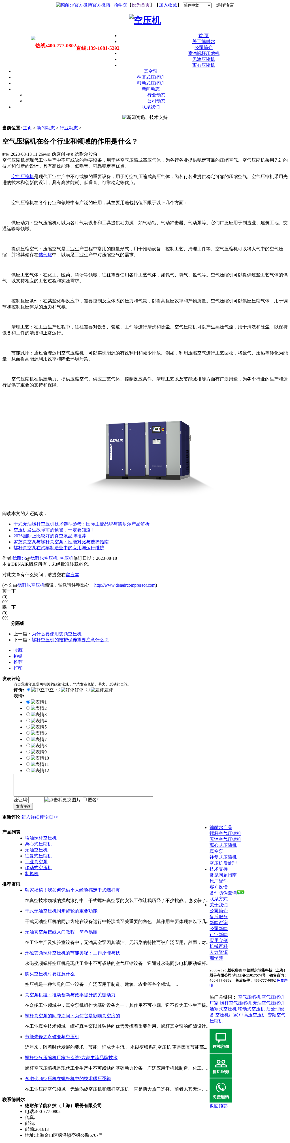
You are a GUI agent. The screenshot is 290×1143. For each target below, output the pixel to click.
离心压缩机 (203, 65)
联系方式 (219, 898)
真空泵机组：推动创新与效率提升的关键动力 (70, 994)
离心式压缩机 (38, 843)
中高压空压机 (252, 1014)
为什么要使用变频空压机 (57, 633)
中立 (49, 689)
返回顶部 (219, 1106)
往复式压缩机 (150, 77)
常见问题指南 (223, 875)
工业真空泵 (36, 861)
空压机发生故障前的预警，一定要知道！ (54, 529)
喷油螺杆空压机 (41, 838)
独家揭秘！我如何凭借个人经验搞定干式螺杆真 (72, 890)
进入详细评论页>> (40, 817)
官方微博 (101, 5)
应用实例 (219, 940)
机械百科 (219, 946)
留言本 (72, 574)
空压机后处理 (223, 863)
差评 (108, 689)
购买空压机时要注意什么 (50, 973)
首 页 (204, 35)
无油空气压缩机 (225, 839)
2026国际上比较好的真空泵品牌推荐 (50, 535)
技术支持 (219, 869)
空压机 (66, 558)
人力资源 (219, 952)
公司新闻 (219, 928)
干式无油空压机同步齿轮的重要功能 (61, 911)
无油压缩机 (203, 59)
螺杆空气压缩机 (225, 833)
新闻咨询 (219, 922)
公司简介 (204, 47)
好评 (79, 689)
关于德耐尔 (203, 41)
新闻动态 (151, 89)
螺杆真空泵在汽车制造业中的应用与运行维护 (59, 547)
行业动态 (156, 95)
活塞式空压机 (223, 1009)
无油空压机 (36, 849)
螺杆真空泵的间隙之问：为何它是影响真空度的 (72, 1015)
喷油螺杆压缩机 (203, 53)
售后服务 (219, 916)
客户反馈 (219, 887)
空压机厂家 (226, 1014)
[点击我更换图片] (62, 800)
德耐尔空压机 (43, 558)
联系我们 (151, 106)
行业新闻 (219, 934)
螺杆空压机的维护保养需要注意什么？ (70, 639)
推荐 (18, 662)
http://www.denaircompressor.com (124, 585)
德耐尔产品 (221, 827)
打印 (18, 668)
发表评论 (23, 806)
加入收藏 (168, 5)
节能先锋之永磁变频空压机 (52, 1036)
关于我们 (219, 904)
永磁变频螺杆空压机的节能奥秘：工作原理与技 (72, 952)
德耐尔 (19, 558)
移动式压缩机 (150, 83)
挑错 (18, 656)
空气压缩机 (249, 997)
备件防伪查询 (223, 892)
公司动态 (156, 101)
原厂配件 (219, 881)
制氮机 (32, 873)
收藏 (18, 650)
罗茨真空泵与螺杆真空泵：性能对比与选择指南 (61, 541)
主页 (27, 127)
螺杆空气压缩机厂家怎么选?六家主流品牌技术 (71, 1057)
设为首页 (141, 5)
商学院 (120, 5)
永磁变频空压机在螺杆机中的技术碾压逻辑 (68, 1078)
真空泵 (150, 71)
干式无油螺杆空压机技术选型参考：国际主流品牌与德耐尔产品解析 (82, 524)
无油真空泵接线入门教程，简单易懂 (61, 932)
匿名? (93, 799)
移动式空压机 (38, 867)
